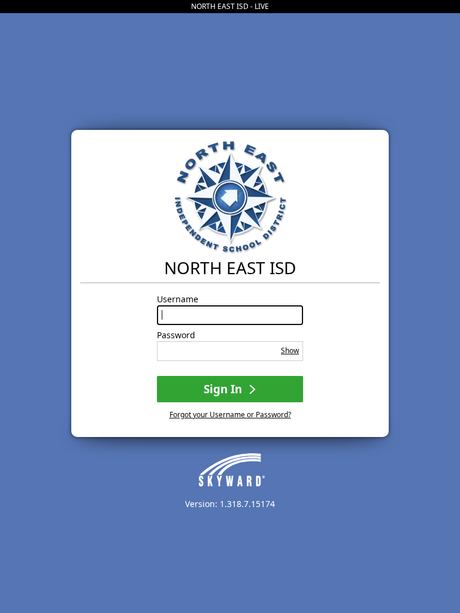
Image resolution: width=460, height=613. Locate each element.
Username (177, 299)
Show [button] (290, 350)
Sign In (224, 388)
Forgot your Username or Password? (230, 414)
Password (176, 335)
